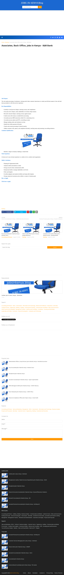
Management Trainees (20, 309)
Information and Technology (29, 305)
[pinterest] (57, 37)
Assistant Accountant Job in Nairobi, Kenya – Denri (20, 553)
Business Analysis (56, 409)
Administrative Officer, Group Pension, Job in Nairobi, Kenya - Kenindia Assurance (28, 361)
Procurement (4, 526)
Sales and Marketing (17, 409)
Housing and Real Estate (49, 309)
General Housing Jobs (23, 311)
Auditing (22, 307)
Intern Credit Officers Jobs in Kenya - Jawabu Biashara (30, 234)
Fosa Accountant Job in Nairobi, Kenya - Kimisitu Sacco (11, 234)
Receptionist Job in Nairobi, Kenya (17, 373)
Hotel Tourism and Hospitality (8, 309)
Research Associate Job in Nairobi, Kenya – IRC (20, 498)
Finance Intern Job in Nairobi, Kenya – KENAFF (19, 547)
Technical (17, 524)
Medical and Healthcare (41, 305)
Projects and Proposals (7, 411)
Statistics (15, 528)
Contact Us (42, 573)
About (29, 573)
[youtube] (59, 37)
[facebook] (51, 37)
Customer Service (5, 307)
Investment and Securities (42, 411)
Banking (7, 42)
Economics (15, 311)
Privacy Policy (50, 573)
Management (25, 409)
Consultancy (40, 309)
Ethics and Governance (53, 307)
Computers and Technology (35, 311)
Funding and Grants (6, 515)
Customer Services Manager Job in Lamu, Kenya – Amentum (23, 540)
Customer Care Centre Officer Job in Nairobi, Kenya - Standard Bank (51, 234)
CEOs (41, 526)
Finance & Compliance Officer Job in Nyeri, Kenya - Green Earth (23, 398)
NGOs (14, 305)
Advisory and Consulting (31, 309)
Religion (37, 528)
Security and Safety (23, 526)
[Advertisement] (32, 23)
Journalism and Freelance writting (52, 515)
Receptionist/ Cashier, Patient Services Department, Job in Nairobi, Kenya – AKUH (28, 480)
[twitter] (53, 37)
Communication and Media (42, 307)
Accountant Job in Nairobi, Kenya (16, 559)
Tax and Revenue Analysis (7, 528)
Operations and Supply (38, 517)
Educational (49, 305)
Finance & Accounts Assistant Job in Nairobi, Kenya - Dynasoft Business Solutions (28, 492)
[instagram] (55, 37)
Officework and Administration (25, 517)
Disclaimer (35, 573)
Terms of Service (58, 573)
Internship (55, 305)
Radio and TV (32, 528)
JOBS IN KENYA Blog (14, 573)
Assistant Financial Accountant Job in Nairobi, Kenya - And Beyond (24, 504)
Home (3, 42)
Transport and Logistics (13, 526)
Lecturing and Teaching (30, 307)
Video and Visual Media (23, 528)
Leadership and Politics (7, 311)
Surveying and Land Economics (50, 526)
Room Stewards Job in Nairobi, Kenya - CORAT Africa (21, 391)
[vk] (61, 37)
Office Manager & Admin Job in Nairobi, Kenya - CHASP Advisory (24, 385)
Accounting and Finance (7, 305)
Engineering (12, 307)
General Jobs (19, 305)
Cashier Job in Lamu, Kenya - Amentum (12, 295)
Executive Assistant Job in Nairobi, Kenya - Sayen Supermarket (23, 379)
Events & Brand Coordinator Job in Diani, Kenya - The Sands (23, 565)
